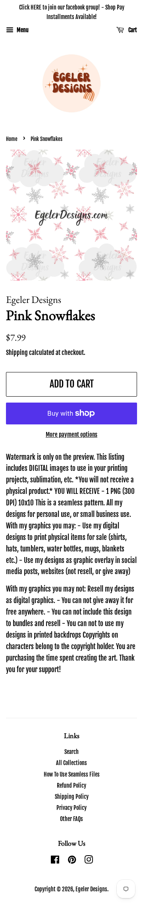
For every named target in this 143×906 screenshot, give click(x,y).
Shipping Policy (72, 796)
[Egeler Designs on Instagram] (88, 861)
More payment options (71, 434)
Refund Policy (71, 785)
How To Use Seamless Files (72, 774)
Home (11, 139)
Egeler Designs (91, 889)
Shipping (17, 353)
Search (71, 752)
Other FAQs (71, 819)
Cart (132, 30)
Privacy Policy (71, 808)
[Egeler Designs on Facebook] (55, 861)
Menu (22, 30)
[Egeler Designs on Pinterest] (72, 861)
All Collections (71, 763)
